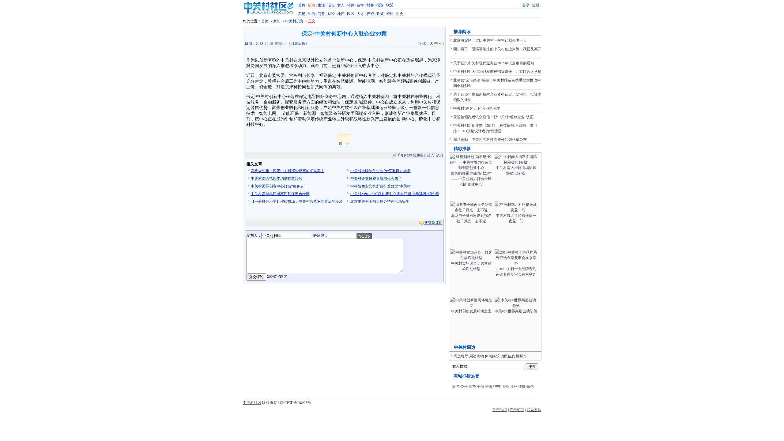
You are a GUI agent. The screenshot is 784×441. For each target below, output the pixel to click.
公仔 (464, 386)
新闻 (311, 4)
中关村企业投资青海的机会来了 (376, 178)
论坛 (331, 4)
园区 (350, 13)
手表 (488, 386)
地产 (341, 13)
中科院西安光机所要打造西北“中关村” (381, 185)
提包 (455, 386)
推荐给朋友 (414, 155)
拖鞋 (497, 386)
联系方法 (534, 409)
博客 (370, 4)
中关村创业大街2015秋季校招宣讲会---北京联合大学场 (497, 71)
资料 (390, 13)
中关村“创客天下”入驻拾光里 (476, 108)
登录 (526, 4)
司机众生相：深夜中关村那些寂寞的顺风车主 (287, 170)
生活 (321, 4)
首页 (301, 4)
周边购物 (476, 355)
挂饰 (522, 386)
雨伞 (505, 386)
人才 (360, 13)
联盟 (390, 4)
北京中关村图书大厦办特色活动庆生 (379, 201)
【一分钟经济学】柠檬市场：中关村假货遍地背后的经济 (297, 201)
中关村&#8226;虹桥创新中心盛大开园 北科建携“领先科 (394, 193)
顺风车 (521, 355)
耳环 (513, 386)
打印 (398, 155)
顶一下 (344, 143)
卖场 (301, 13)
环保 (350, 4)
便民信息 (507, 355)
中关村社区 (252, 402)
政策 (380, 13)
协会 (399, 13)
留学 (360, 4)
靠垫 (472, 386)
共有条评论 (433, 222)
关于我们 (499, 409)
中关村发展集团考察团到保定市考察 (280, 193)
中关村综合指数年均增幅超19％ (276, 178)
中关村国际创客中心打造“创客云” (278, 185)
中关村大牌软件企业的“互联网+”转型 (380, 170)
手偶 (480, 386)
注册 (535, 4)
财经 (331, 13)
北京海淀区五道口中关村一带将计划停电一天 (490, 40)
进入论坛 (434, 155)
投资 (380, 4)
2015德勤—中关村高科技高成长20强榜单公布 (490, 139)
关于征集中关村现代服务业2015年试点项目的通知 (493, 62)
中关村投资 (294, 20)
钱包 (530, 386)
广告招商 (517, 409)
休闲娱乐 (492, 355)
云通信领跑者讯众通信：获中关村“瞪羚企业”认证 (493, 116)
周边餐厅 (461, 355)
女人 (341, 4)
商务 (321, 13)
